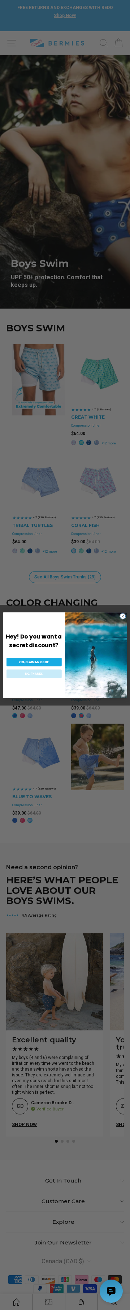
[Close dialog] (122, 616)
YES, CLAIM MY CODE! (34, 662)
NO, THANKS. (34, 673)
